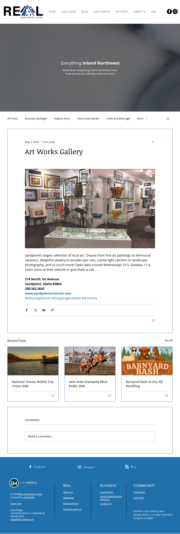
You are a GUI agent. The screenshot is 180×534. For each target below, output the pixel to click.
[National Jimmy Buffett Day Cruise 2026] (33, 361)
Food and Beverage (118, 118)
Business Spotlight (36, 118)
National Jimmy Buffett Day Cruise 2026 (33, 384)
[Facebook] (169, 11)
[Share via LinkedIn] (44, 310)
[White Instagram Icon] (79, 467)
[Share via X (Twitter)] (35, 310)
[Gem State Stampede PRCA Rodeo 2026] (90, 361)
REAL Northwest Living (30, 494)
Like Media (29, 497)
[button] (168, 118)
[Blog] (127, 467)
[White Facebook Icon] (30, 467)
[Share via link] (52, 310)
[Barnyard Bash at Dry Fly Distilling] (147, 361)
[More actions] (153, 142)
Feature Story (62, 118)
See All (169, 340)
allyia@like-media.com (22, 519)
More (140, 118)
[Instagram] (175, 11)
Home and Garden (88, 118)
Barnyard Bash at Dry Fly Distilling (144, 384)
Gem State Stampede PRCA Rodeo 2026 (88, 384)
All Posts (12, 118)
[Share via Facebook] (26, 310)
